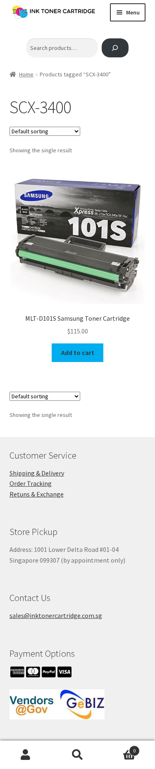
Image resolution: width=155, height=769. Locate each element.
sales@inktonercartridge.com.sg (56, 615)
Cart (119, 748)
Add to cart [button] (77, 352)
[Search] (115, 48)
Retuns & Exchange (37, 494)
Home (26, 74)
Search (77, 755)
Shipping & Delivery (37, 473)
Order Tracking (31, 483)
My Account (26, 755)
